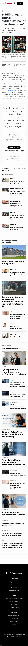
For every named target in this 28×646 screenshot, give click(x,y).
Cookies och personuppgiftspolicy (14, 598)
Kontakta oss (14, 618)
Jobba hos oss (14, 621)
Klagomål (14, 604)
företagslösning (19, 160)
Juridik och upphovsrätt (14, 601)
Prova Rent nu (14, 147)
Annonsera (14, 587)
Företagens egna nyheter (11, 348)
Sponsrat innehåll (14, 607)
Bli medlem (14, 585)
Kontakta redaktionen (14, 615)
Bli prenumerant (14, 582)
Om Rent (14, 624)
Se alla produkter (14, 590)
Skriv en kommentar (20, 168)
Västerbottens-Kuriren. (9, 90)
